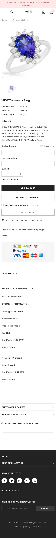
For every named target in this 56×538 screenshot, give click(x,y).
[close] (53, 4)
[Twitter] (11, 480)
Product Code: (8, 106)
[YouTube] (34, 480)
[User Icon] (43, 12)
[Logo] (28, 12)
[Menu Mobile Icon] (3, 12)
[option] (28, 52)
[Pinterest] (27, 480)
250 (7, 220)
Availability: (6, 110)
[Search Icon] (11, 12)
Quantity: (5, 169)
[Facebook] (4, 480)
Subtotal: (5, 179)
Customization (8, 146)
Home (4, 20)
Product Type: (7, 114)
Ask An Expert (32, 423)
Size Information (9, 158)
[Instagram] (19, 480)
